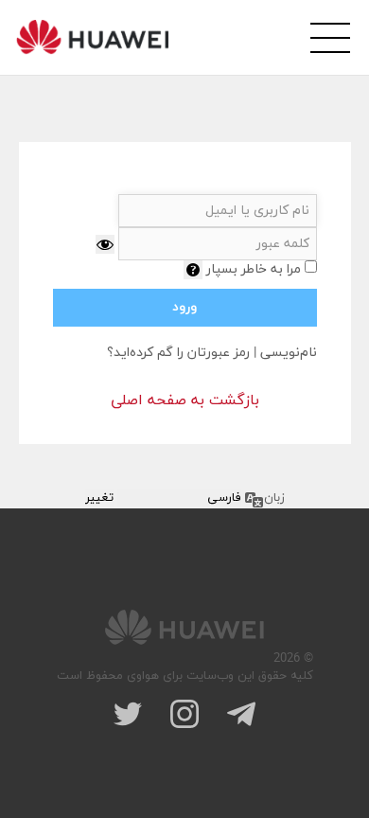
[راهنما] (193, 269)
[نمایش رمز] (105, 244)
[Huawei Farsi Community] (92, 37)
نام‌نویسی (288, 353)
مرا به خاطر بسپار (253, 269)
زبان (274, 498)
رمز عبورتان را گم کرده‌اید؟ (178, 353)
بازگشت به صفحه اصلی (185, 400)
